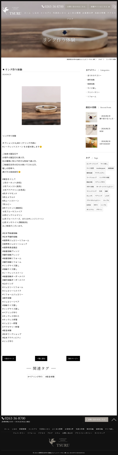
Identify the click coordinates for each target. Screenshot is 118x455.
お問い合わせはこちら (76, 6)
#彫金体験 (50, 376)
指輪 (106, 191)
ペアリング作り (100, 182)
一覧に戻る (41, 358)
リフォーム (91, 96)
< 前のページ (9, 358)
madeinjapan (100, 168)
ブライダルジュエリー (94, 200)
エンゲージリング (92, 164)
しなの (107, 196)
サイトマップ (100, 433)
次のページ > (73, 358)
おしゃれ (89, 196)
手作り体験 (90, 187)
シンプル (103, 205)
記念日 (89, 205)
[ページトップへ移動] (114, 419)
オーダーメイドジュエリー (104, 187)
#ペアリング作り (35, 376)
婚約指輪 (90, 79)
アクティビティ (100, 173)
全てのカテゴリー (94, 75)
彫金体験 (89, 182)
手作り (96, 205)
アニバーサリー (93, 92)
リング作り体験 (104, 177)
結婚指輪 (90, 84)
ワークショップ (91, 177)
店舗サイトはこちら (99, 6)
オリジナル (90, 209)
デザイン (99, 209)
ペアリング (98, 196)
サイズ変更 (90, 168)
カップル (106, 200)
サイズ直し (91, 88)
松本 (100, 191)
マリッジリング (91, 191)
